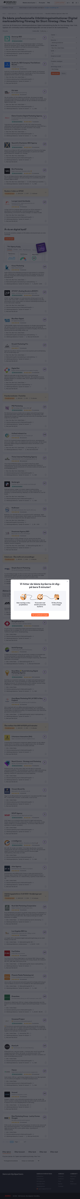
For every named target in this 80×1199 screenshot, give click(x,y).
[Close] (67, 581)
